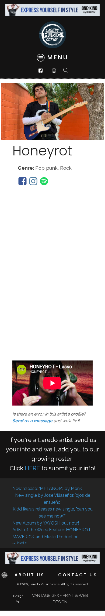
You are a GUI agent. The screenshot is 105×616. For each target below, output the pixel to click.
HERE (32, 468)
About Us (30, 575)
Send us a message (32, 420)
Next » (22, 542)
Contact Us (77, 575)
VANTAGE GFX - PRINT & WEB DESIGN (60, 598)
